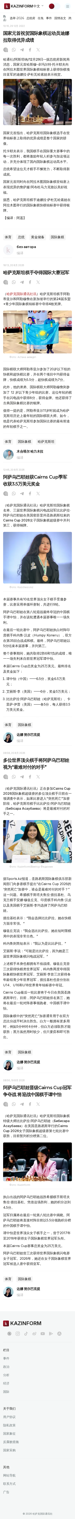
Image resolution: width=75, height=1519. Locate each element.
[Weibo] (34, 1334)
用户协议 (9, 1417)
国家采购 (9, 1450)
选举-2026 (17, 18)
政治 (6, 1367)
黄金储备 (37, 237)
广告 (6, 1492)
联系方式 (9, 1484)
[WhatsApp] (13, 50)
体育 (8, 237)
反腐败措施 (11, 1442)
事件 (49, 18)
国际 (6, 1392)
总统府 (30, 18)
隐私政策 (9, 1425)
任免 (41, 18)
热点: (5, 18)
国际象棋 (57, 237)
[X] (38, 50)
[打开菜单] (68, 6)
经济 (6, 1383)
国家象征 (9, 1433)
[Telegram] (21, 50)
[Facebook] (30, 50)
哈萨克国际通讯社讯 (21, 294)
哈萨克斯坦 (46, 442)
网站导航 (9, 1475)
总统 (21, 237)
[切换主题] (54, 6)
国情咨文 (60, 18)
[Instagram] (5, 50)
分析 (6, 1375)
